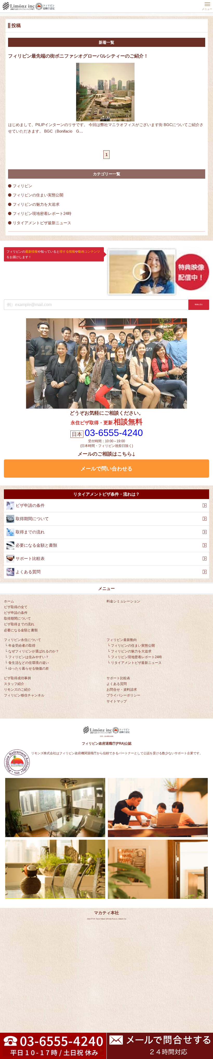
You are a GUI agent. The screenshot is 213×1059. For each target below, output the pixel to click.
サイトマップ (116, 701)
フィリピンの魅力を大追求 (36, 204)
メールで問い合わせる (106, 468)
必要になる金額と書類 (21, 630)
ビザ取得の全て (16, 607)
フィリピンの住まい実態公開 (38, 195)
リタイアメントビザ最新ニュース (42, 223)
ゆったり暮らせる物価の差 (28, 668)
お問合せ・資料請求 (121, 690)
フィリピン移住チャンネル (24, 695)
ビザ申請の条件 (16, 613)
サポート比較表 (118, 678)
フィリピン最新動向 (121, 640)
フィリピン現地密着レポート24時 (42, 213)
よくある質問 (116, 684)
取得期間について (17, 618)
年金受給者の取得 (21, 645)
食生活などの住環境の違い (28, 663)
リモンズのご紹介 (17, 690)
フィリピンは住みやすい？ (28, 657)
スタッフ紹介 (14, 684)
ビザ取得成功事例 (17, 678)
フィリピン (22, 186)
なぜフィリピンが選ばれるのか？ (33, 651)
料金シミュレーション (123, 601)
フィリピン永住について (22, 640)
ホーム (9, 601)
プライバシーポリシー (123, 695)
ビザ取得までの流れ (19, 624)
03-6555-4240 (114, 432)
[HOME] (29, 6)
